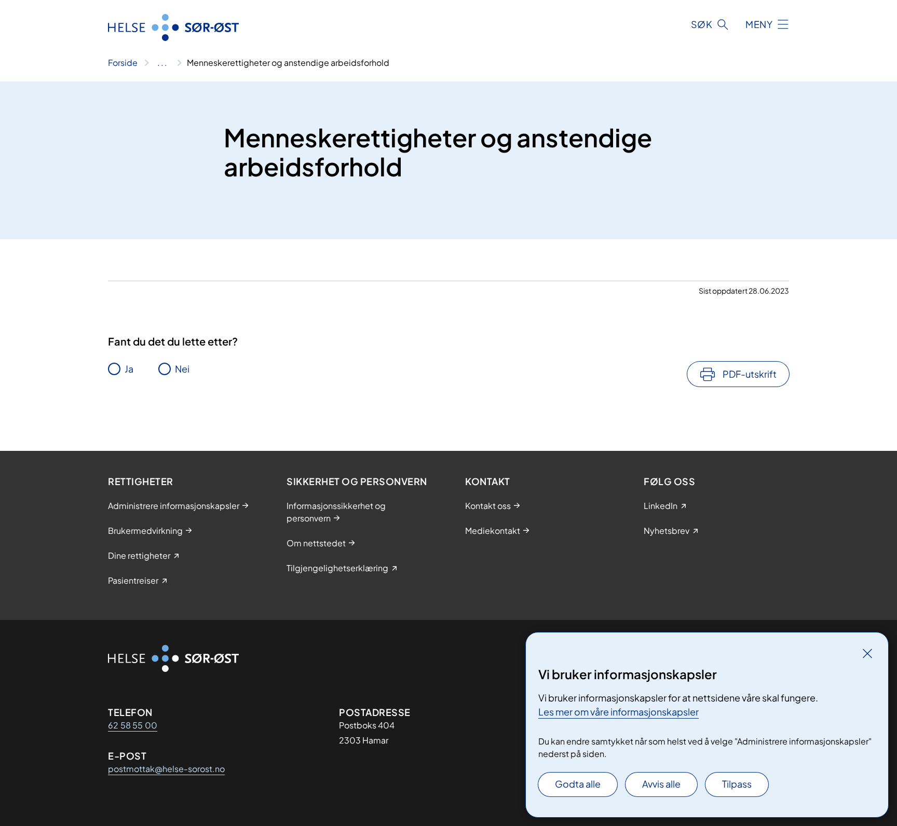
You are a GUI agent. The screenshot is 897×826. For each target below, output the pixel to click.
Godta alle (578, 784)
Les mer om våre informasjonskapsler (618, 712)
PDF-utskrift (750, 374)
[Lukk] (867, 653)
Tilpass (737, 784)
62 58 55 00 (132, 725)
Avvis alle (661, 784)
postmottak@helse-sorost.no (166, 768)
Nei (182, 369)
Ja (129, 369)
